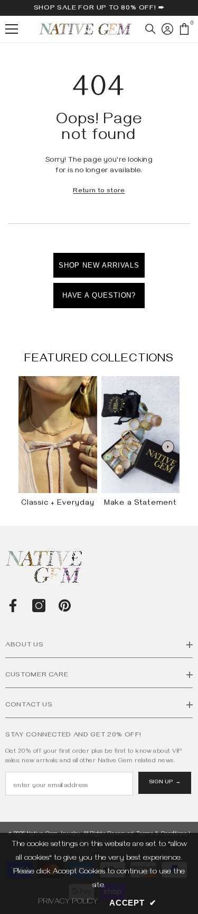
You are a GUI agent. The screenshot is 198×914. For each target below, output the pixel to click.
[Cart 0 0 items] (184, 29)
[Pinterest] (64, 605)
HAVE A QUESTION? (99, 295)
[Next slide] (168, 446)
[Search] (150, 29)
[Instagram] (39, 605)
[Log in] (167, 29)
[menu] (11, 29)
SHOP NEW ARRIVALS (99, 265)
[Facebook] (13, 605)
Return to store (99, 191)
